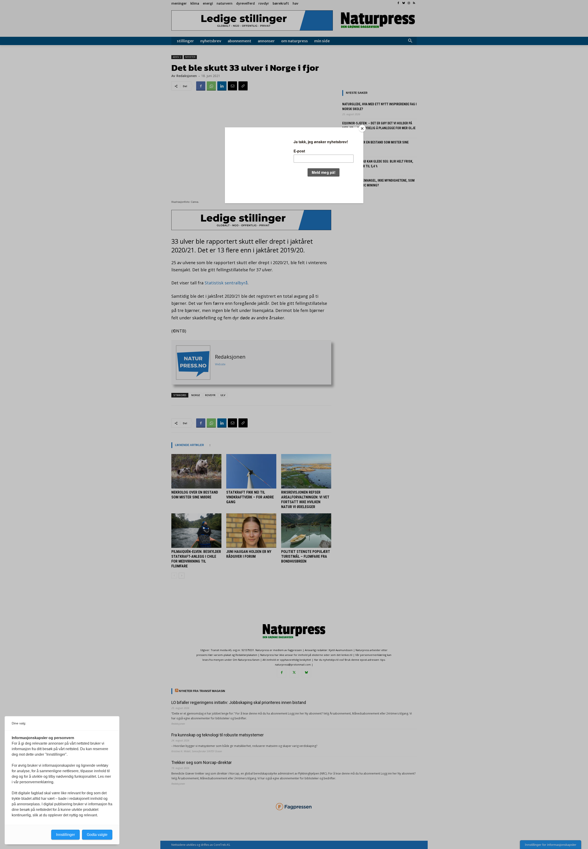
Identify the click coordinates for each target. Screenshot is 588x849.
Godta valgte (97, 835)
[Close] (362, 128)
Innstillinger (65, 835)
